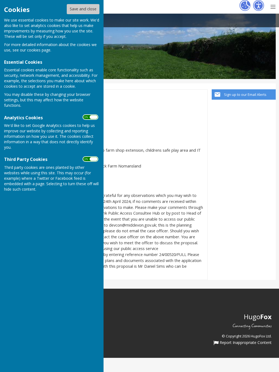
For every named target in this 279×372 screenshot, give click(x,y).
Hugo (258, 316)
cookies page (38, 50)
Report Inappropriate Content (245, 343)
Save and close (83, 8)
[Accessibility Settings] (258, 5)
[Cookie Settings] (244, 5)
